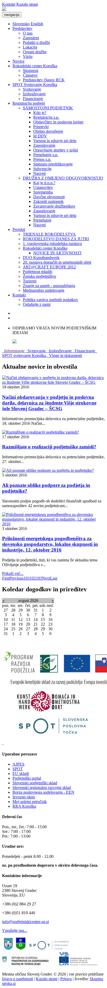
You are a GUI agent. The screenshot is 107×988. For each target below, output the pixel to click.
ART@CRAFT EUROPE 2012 (49, 267)
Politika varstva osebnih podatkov (50, 299)
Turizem (29, 281)
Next (46, 578)
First (5, 578)
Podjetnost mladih (37, 271)
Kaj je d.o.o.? (44, 183)
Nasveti (39, 173)
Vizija (27, 56)
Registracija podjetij (28, 103)
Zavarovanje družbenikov (54, 206)
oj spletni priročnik (31, 801)
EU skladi (20, 773)
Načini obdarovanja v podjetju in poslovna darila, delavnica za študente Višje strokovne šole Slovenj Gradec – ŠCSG (49, 402)
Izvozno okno (23, 797)
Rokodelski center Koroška (34, 66)
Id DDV (40, 136)
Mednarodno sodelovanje (43, 290)
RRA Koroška (24, 806)
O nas (27, 33)
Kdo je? (39, 112)
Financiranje (33, 98)
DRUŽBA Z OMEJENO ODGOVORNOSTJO (63, 178)
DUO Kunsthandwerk (41, 257)
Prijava (66, 979)
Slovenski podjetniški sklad (34, 783)
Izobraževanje (34, 94)
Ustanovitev (43, 187)
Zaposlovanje (44, 145)
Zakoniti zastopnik (48, 201)
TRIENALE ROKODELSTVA (49, 234)
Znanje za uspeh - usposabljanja (49, 285)
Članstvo (30, 75)
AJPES (18, 764)
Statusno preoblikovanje (53, 164)
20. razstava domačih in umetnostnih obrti (57, 262)
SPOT (17, 769)
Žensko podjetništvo (39, 276)
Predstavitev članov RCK (44, 80)
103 (39, 578)
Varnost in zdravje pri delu (54, 140)
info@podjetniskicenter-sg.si (25, 921)
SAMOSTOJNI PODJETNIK (48, 108)
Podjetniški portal (26, 778)
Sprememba (43, 192)
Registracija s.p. (46, 117)
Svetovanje (32, 89)
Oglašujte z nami (36, 304)
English (37, 24)
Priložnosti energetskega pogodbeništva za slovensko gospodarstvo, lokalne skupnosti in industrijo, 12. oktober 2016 (50, 544)
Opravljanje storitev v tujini (55, 150)
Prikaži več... (12, 573)
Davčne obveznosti (49, 197)
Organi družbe (34, 52)
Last (53, 578)
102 (33, 578)
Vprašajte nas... (14, 930)
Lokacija (30, 47)
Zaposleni (31, 38)
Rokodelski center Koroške (45, 248)
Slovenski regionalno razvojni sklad (41, 787)
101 (27, 578)
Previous (16, 578)
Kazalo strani (27, 4)
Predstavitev (22, 28)
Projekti (18, 229)
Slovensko (21, 24)
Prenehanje (42, 220)
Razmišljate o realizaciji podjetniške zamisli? (49, 446)
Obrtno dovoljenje (48, 131)
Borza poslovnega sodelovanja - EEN (43, 792)
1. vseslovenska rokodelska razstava (52, 243)
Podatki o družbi (36, 42)
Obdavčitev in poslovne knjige (58, 122)
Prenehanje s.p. (45, 154)
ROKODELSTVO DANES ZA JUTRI (56, 239)
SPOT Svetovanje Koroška (34, 84)
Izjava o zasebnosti (17, 979)
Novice (18, 61)
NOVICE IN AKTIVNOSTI (57, 253)
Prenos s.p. (42, 159)
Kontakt (8, 4)
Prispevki (41, 126)
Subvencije (42, 169)
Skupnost (30, 70)
